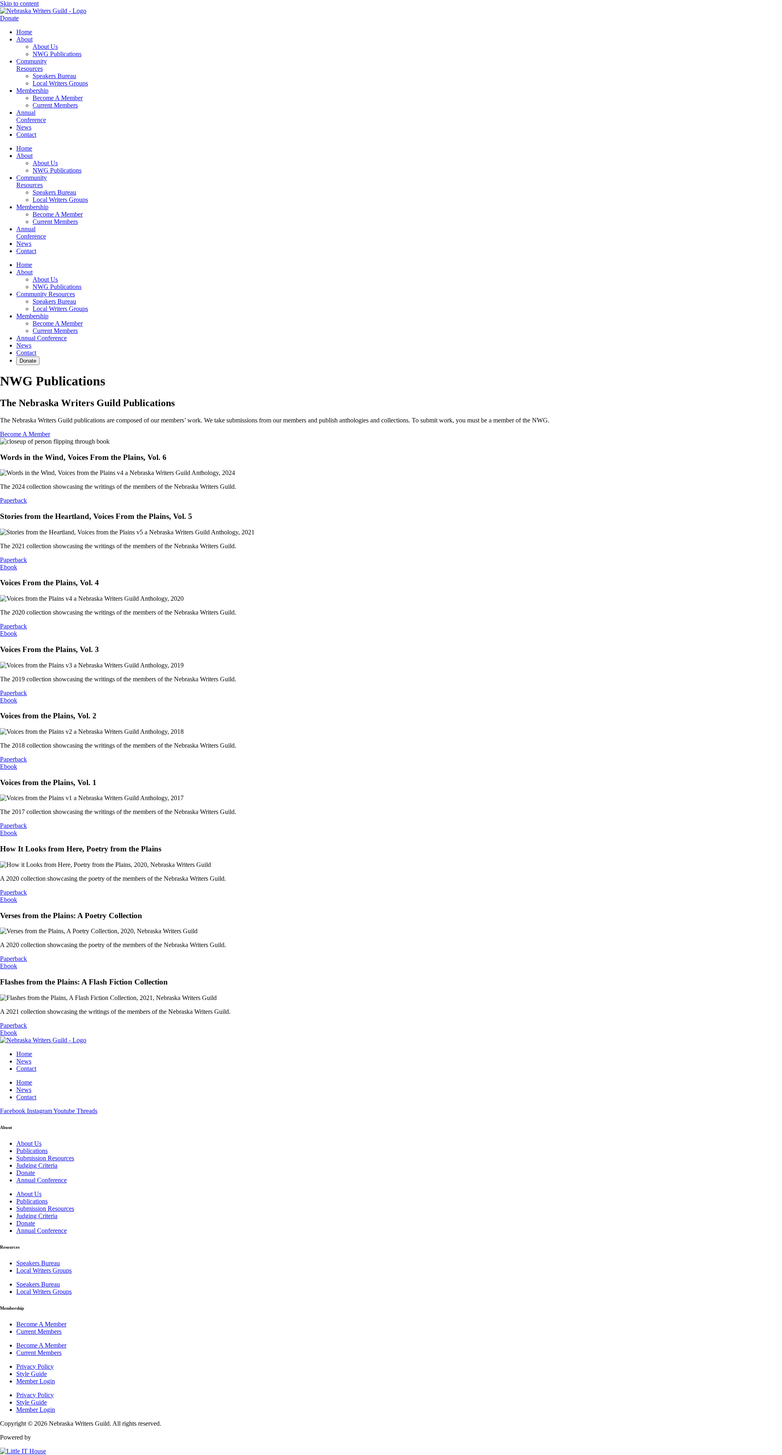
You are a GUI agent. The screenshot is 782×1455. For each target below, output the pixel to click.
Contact (26, 134)
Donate (28, 361)
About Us (45, 46)
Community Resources (31, 65)
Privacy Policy (35, 1366)
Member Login (35, 1381)
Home (24, 31)
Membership (32, 90)
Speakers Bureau (54, 75)
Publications (32, 1150)
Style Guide (31, 1373)
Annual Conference (31, 116)
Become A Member (58, 97)
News (23, 127)
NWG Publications (57, 53)
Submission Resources (45, 1158)
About (24, 39)
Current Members (55, 105)
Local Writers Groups (60, 83)
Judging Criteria (36, 1165)
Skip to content (19, 3)
